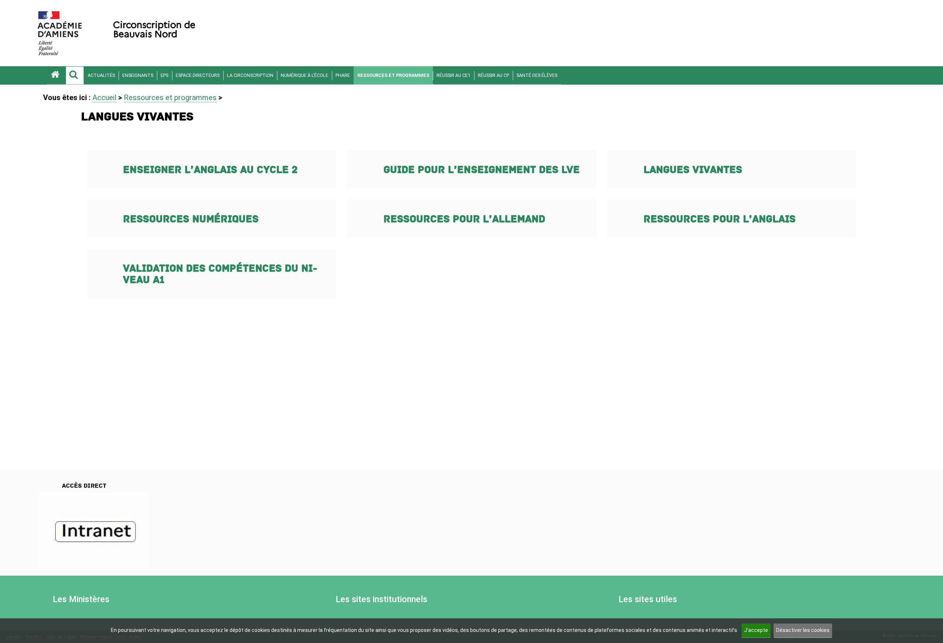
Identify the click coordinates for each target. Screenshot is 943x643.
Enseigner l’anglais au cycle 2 (210, 169)
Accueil (104, 97)
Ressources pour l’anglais (720, 219)
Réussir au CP (493, 75)
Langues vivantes (693, 169)
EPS (164, 75)
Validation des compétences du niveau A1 (220, 274)
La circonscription (250, 75)
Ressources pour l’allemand (464, 219)
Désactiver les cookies (803, 630)
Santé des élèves (536, 75)
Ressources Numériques (191, 219)
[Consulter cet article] (94, 531)
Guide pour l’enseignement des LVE (481, 169)
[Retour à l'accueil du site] (56, 75)
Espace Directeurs (198, 75)
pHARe (343, 75)
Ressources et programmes (393, 75)
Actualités (101, 75)
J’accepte (756, 630)
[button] (75, 75)
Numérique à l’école (304, 75)
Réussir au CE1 (453, 75)
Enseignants (137, 75)
